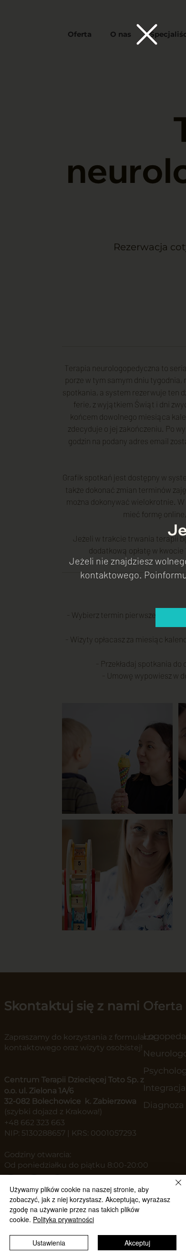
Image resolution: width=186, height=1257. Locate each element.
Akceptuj (137, 1242)
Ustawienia (48, 1242)
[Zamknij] (172, 1188)
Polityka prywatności (63, 1219)
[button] (146, 34)
